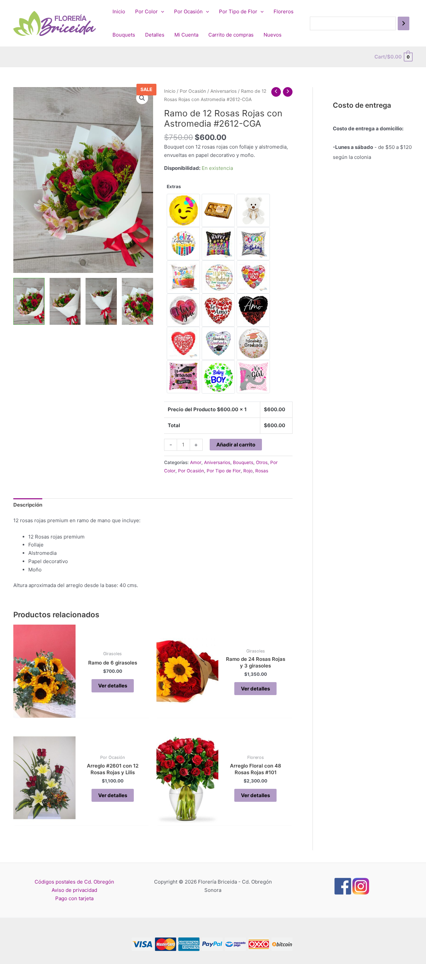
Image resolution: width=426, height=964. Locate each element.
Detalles (154, 35)
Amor (195, 462)
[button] (142, 98)
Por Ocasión (188, 11)
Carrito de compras (231, 35)
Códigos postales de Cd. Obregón (74, 882)
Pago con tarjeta (74, 898)
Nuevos (273, 35)
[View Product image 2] (65, 301)
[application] (161, 11)
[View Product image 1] (29, 301)
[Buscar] (403, 23)
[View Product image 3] (101, 301)
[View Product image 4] (137, 301)
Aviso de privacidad (74, 890)
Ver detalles (112, 685)
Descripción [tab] (27, 505)
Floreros (284, 11)
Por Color (146, 11)
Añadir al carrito (235, 444)
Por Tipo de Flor (238, 11)
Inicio (118, 11)
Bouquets (123, 35)
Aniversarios (223, 91)
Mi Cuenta (186, 35)
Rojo (248, 470)
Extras (174, 186)
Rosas (261, 470)
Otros (262, 462)
